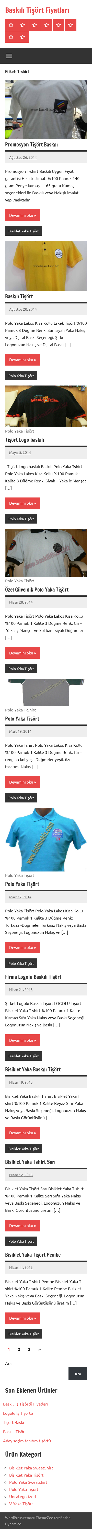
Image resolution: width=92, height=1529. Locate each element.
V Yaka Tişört (21, 1503)
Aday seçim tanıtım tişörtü (27, 1440)
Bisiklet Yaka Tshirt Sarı (30, 1162)
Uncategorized (22, 1496)
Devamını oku (21, 215)
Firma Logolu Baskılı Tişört (33, 977)
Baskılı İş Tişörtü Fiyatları (25, 1403)
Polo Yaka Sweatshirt (28, 1482)
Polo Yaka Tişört (21, 375)
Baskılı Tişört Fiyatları (37, 10)
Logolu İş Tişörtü (18, 1412)
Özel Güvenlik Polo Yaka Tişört (36, 589)
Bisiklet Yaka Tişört (23, 231)
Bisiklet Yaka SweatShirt (31, 1467)
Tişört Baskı (13, 1422)
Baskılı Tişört (19, 296)
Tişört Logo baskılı (24, 440)
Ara (8, 1363)
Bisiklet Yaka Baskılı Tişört (33, 1069)
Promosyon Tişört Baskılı (31, 144)
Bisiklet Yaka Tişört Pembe (33, 1255)
